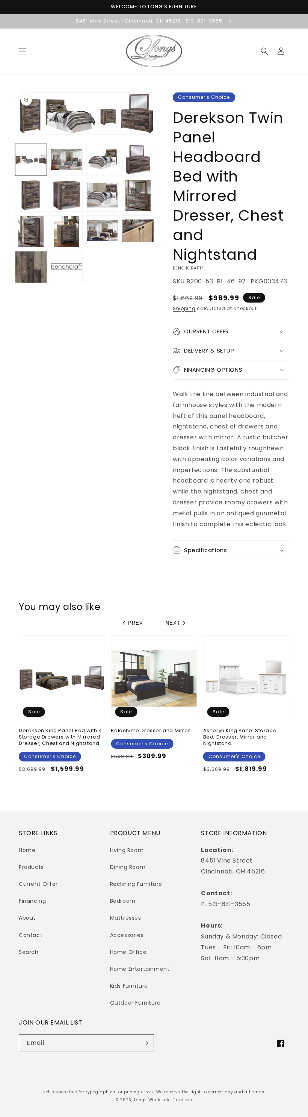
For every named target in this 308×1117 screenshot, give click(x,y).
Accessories (127, 935)
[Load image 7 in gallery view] (102, 196)
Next (173, 623)
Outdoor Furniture (135, 1003)
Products (31, 867)
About (27, 918)
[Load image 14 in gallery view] (67, 267)
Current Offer (38, 884)
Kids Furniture (129, 986)
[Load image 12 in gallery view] (138, 231)
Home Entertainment (140, 969)
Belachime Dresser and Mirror (150, 731)
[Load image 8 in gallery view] (138, 196)
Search (29, 952)
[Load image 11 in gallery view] (102, 231)
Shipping (184, 308)
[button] (22, 51)
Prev (135, 623)
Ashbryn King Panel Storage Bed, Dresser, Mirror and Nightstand (240, 737)
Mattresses (125, 918)
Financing (32, 901)
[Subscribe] (145, 1043)
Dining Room (128, 867)
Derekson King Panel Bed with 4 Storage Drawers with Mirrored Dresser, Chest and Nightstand (60, 737)
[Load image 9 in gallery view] (31, 231)
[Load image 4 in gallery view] (138, 160)
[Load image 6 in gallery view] (67, 196)
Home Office (128, 952)
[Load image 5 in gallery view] (31, 196)
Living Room (127, 850)
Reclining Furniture (136, 884)
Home (27, 850)
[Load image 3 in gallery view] (102, 160)
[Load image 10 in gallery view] (67, 231)
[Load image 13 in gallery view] (31, 267)
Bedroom (123, 901)
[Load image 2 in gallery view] (67, 160)
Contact (30, 935)
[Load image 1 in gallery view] (31, 160)
